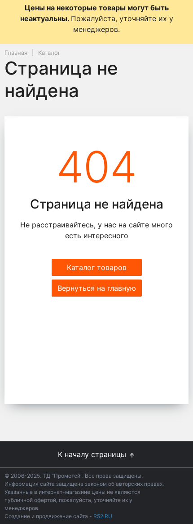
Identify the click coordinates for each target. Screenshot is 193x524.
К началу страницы (93, 454)
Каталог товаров (97, 267)
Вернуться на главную (96, 288)
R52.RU (102, 516)
